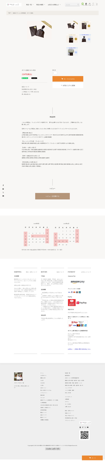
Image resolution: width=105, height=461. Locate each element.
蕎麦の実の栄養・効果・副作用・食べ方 (74, 385)
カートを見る (68, 404)
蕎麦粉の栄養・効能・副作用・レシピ (73, 383)
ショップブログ (68, 388)
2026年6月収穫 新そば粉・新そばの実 (49, 405)
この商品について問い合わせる (30, 92)
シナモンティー (43, 392)
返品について (25, 87)
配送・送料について (69, 410)
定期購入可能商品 (44, 420)
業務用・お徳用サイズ (45, 407)
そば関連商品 (43, 402)
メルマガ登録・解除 (69, 390)
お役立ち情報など (53, 5)
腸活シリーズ (43, 412)
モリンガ (42, 397)
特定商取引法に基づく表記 (29, 89)
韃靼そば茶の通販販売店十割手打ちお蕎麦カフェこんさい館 (53, 445)
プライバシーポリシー (70, 420)
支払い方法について (69, 415)
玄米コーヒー (43, 388)
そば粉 (41, 385)
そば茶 (41, 380)
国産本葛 (42, 395)
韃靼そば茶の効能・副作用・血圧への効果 (74, 380)
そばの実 (42, 383)
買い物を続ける (26, 94)
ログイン (67, 401)
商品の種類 (39, 5)
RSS (66, 392)
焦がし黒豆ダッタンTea (45, 390)
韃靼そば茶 (42, 378)
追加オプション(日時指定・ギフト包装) (23, 13)
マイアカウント (68, 396)
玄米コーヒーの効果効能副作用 (72, 378)
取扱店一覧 (67, 373)
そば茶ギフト (43, 375)
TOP (9, 13)
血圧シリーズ (43, 415)
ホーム (41, 373)
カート (94, 458)
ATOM (69, 392)
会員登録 (67, 399)
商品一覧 (29, 5)
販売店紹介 (67, 375)
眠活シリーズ (43, 417)
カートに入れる (69, 79)
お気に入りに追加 (68, 85)
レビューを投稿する (52, 196)
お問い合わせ (68, 406)
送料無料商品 (43, 410)
